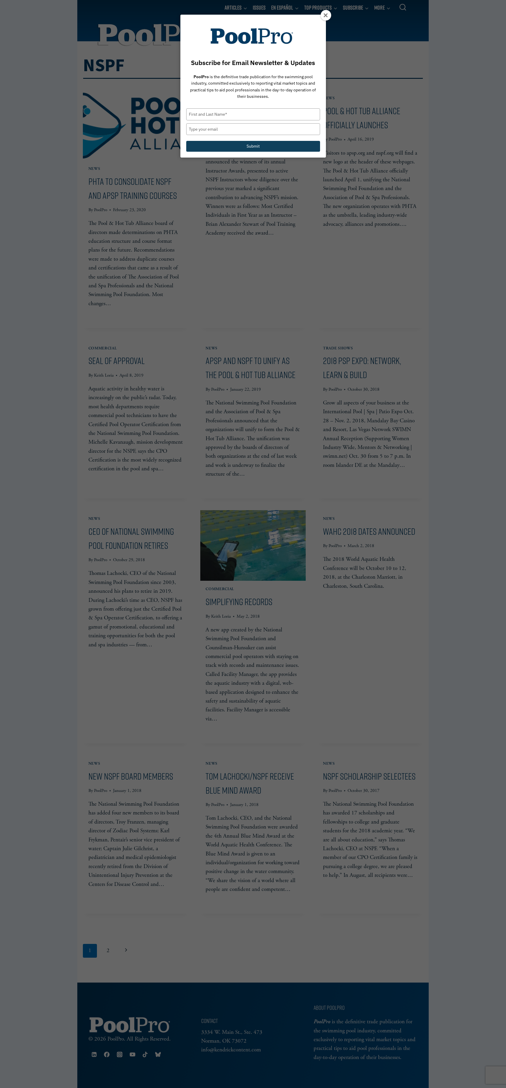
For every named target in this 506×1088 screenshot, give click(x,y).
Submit (253, 146)
